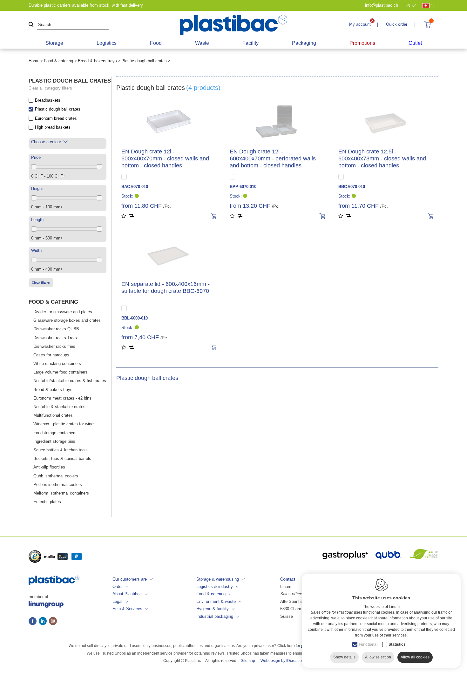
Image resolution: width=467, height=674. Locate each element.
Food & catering (58, 60)
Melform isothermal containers (61, 493)
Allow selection (378, 657)
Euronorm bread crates (56, 118)
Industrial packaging (214, 616)
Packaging (304, 43)
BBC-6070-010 (351, 186)
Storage (54, 43)
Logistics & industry (214, 586)
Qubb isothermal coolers (55, 476)
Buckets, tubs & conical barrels (62, 458)
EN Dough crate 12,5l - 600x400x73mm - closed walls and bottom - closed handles (382, 158)
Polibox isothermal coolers (57, 484)
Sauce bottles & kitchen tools (60, 450)
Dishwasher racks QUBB (56, 329)
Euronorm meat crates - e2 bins (62, 398)
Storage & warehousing (217, 579)
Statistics (397, 644)
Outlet (415, 43)
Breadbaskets (47, 100)
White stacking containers (57, 363)
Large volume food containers (60, 372)
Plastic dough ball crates (57, 109)
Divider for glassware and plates (62, 311)
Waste (202, 43)
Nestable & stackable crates (59, 406)
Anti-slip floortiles (49, 467)
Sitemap (248, 660)
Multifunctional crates (53, 415)
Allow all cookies (415, 657)
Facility (250, 43)
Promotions (362, 43)
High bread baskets (53, 127)
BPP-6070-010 (243, 186)
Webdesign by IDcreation (282, 660)
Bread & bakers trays (97, 60)
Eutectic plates (47, 501)
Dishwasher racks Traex (55, 337)
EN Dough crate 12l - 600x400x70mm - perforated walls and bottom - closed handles (273, 158)
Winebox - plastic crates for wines (64, 423)
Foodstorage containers (55, 432)
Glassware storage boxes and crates (67, 320)
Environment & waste (216, 601)
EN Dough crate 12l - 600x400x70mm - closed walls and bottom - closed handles (165, 158)
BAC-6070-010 (134, 186)
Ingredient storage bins (54, 441)
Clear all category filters (50, 88)
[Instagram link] (53, 621)
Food (156, 43)
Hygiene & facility (212, 608)
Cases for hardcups (51, 355)
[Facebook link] (34, 621)
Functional (368, 644)
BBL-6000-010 (134, 318)
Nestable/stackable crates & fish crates (69, 380)
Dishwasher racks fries (54, 346)
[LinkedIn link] (44, 621)
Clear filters (41, 282)
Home (34, 60)
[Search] (31, 25)
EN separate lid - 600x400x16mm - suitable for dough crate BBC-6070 (165, 287)
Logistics (107, 43)
